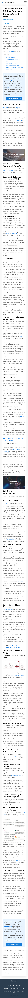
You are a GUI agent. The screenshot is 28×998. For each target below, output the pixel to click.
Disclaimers (18, 989)
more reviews (19, 860)
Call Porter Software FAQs (12, 65)
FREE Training (10, 87)
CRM (12, 190)
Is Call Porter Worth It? (11, 69)
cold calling (13, 756)
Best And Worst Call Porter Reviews (14, 67)
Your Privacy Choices (16, 991)
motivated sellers (16, 233)
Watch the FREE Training (14, 98)
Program (18, 988)
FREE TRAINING (6, 988)
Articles (23, 988)
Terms (9, 989)
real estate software (7, 19)
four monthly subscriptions (17, 675)
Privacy (13, 989)
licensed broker (18, 120)
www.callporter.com (8, 170)
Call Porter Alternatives (11, 63)
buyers (7, 233)
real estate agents (17, 286)
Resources (4, 989)
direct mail (20, 581)
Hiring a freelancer (7, 609)
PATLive (5, 503)
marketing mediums (16, 775)
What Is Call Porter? (10, 57)
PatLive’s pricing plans (12, 539)
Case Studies (13, 988)
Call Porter (11, 51)
